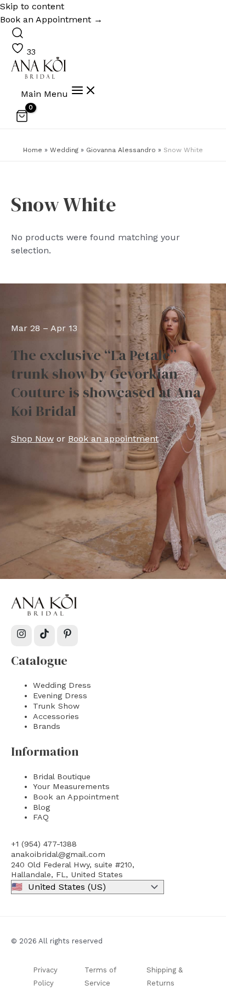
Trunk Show (56, 706)
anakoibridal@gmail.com (58, 854)
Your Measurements (71, 786)
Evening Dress (60, 695)
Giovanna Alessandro (121, 150)
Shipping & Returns (164, 976)
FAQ (41, 817)
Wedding (64, 150)
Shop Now (32, 438)
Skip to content (32, 6)
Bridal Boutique (62, 776)
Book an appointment (113, 438)
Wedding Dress (62, 685)
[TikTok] (44, 635)
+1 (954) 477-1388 (44, 843)
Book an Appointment (76, 796)
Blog (41, 807)
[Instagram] (21, 635)
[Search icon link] (17, 36)
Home (32, 150)
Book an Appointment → (51, 19)
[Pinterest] (67, 635)
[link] (23, 52)
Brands (46, 726)
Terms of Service (100, 976)
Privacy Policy (45, 976)
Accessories (56, 716)
